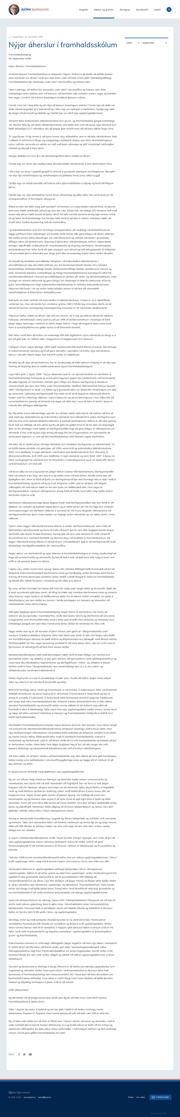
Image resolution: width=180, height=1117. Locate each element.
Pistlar (130, 1097)
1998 (129, 42)
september (148, 42)
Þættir (157, 9)
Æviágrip (125, 9)
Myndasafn (142, 9)
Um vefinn (140, 1097)
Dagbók (83, 9)
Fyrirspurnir (162, 1097)
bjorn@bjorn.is (44, 1097)
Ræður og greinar (104, 9)
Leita (169, 9)
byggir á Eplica (159, 1113)
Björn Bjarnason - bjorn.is (35, 9)
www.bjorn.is (29, 1097)
